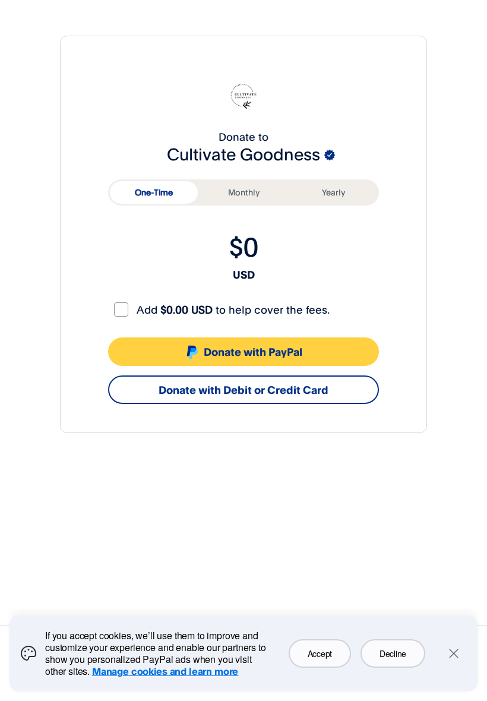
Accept (320, 653)
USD (244, 274)
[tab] (154, 192)
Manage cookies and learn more (165, 671)
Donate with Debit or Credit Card (243, 389)
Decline (393, 653)
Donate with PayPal (253, 351)
